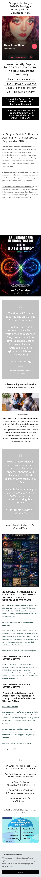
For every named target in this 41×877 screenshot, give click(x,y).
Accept (20, 872)
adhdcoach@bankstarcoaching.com (24, 651)
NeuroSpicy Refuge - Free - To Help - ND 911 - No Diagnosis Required (20, 101)
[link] (20, 8)
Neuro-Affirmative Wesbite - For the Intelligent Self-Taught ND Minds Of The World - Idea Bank (20, 114)
